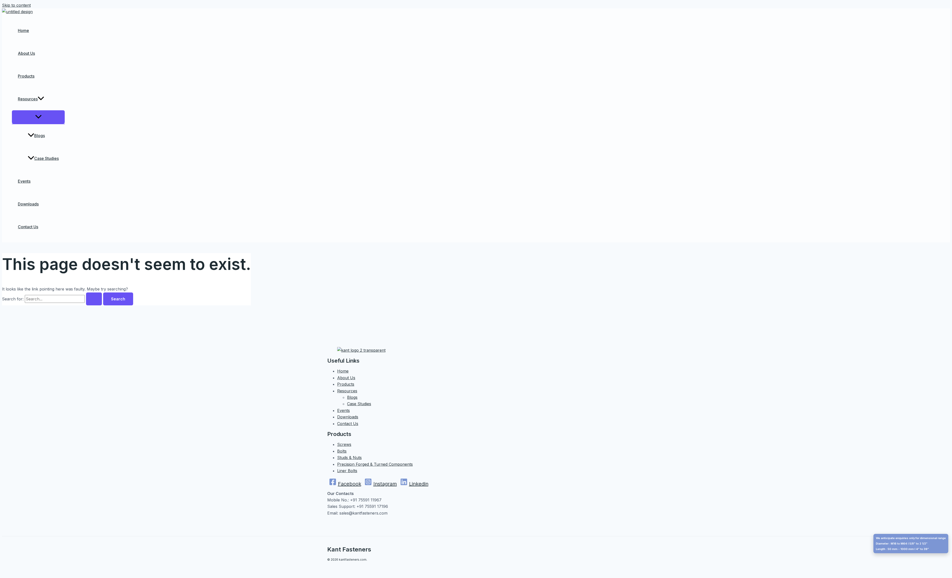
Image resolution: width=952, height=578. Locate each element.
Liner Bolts (347, 470)
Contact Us (28, 226)
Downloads (28, 204)
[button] (41, 98)
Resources (28, 98)
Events (24, 181)
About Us (26, 53)
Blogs (39, 135)
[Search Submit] (94, 298)
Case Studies (46, 158)
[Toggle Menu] (38, 117)
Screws (344, 444)
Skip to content (16, 5)
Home (23, 30)
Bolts (342, 451)
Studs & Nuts (349, 457)
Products (26, 76)
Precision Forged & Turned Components (375, 464)
